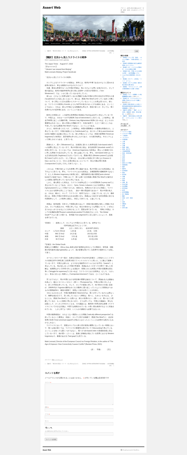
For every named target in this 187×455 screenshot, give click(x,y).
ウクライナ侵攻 (126, 131)
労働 (123, 145)
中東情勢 (124, 139)
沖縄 (123, 176)
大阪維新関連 (126, 151)
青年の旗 (124, 207)
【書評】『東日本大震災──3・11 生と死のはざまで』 (62, 51)
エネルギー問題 (126, 133)
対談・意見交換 (126, 153)
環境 (123, 180)
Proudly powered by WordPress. (131, 450)
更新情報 (124, 165)
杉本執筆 (124, 170)
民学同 (124, 174)
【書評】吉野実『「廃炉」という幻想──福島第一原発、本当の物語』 (132, 112)
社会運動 (124, 186)
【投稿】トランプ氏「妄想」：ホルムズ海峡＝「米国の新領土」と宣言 (132, 59)
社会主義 (124, 184)
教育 (123, 161)
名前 (46, 407)
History (84, 43)
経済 (123, 190)
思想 (123, 157)
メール (47, 414)
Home (47, 43)
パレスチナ (125, 137)
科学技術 (124, 188)
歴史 (53, 360)
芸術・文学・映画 (127, 198)
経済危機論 (125, 192)
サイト (47, 421)
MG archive (75, 43)
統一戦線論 (125, 194)
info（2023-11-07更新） (95, 43)
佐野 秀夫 (66, 60)
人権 (123, 141)
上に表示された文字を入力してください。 (57, 431)
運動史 (124, 204)
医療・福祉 (125, 147)
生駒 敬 (124, 182)
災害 (123, 178)
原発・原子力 (126, 149)
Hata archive (66, 43)
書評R (124, 169)
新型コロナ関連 (126, 163)
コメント (48, 382)
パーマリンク (59, 360)
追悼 (123, 202)
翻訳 (123, 196)
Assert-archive (55, 43)
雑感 (123, 206)
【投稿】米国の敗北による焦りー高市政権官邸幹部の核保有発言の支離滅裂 (132, 106)
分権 (123, 143)
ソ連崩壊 (124, 135)
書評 (123, 167)
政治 (123, 159)
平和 (123, 155)
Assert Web (52, 7)
